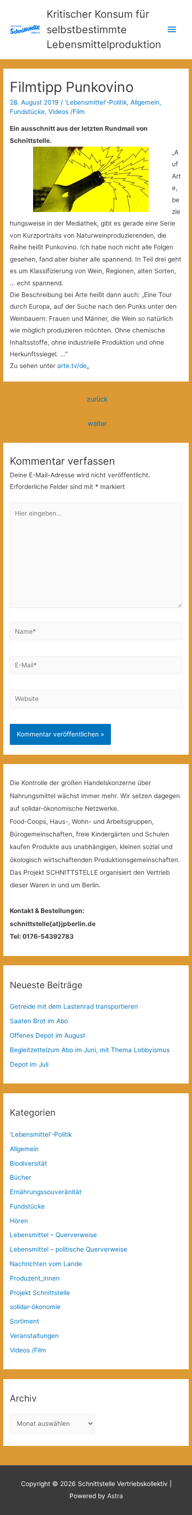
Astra (115, 1496)
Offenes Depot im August (47, 1035)
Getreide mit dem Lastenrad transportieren (74, 1006)
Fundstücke (27, 111)
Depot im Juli (29, 1064)
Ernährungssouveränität (46, 1192)
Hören (19, 1221)
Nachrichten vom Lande (46, 1263)
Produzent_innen (35, 1278)
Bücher (20, 1177)
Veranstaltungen (34, 1335)
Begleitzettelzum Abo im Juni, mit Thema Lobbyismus (90, 1050)
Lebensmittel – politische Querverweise (68, 1249)
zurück (97, 399)
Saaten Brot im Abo (39, 1021)
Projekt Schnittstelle (40, 1292)
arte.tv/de (72, 365)
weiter (97, 423)
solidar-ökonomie (35, 1306)
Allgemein (144, 102)
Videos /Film (66, 111)
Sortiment (24, 1321)
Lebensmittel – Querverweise (53, 1235)
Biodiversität (28, 1163)
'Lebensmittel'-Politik (96, 102)
